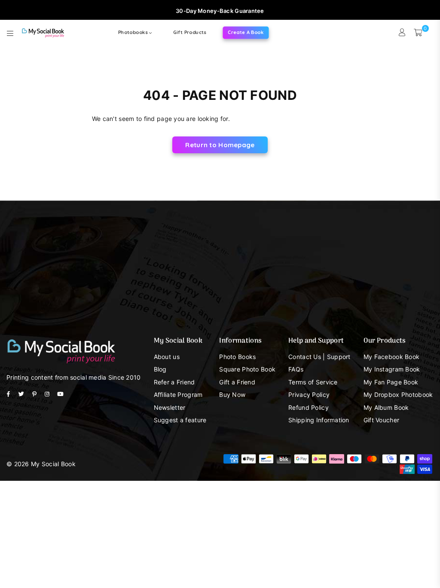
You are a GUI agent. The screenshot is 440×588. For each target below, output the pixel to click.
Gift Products (189, 32)
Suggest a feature (180, 420)
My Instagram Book (392, 369)
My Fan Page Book (391, 382)
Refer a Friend (174, 382)
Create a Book (245, 32)
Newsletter (170, 407)
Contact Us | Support (319, 356)
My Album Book (386, 407)
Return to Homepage (219, 145)
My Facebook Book (391, 356)
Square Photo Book (247, 369)
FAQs (295, 369)
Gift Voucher (381, 420)
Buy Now (232, 394)
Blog (160, 369)
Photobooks (133, 32)
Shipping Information (318, 420)
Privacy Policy (309, 394)
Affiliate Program (178, 394)
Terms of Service (312, 382)
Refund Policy (308, 407)
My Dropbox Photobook (398, 394)
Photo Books (237, 356)
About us (167, 356)
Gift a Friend (237, 382)
